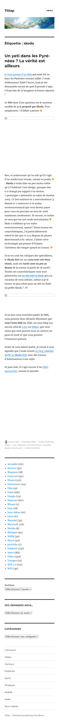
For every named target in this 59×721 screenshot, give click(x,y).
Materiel (12, 520)
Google (11, 496)
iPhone (11, 504)
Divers (41, 442)
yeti (20, 448)
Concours (12, 476)
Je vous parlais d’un (18, 74)
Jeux (9, 508)
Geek (10, 492)
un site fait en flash (32, 275)
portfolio (12, 544)
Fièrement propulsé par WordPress (28, 715)
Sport (10, 552)
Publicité (49, 442)
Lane (25, 326)
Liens (10, 516)
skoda (7, 448)
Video (7, 445)
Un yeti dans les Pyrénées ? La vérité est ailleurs (27, 60)
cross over (21, 445)
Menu (50, 10)
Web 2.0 (11, 564)
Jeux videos (13, 512)
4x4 (14, 445)
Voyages (12, 560)
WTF (10, 568)
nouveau (47, 445)
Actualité (12, 464)
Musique (12, 532)
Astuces (11, 468)
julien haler (14, 442)
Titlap (9, 11)
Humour (12, 500)
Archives (9, 585)
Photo (10, 540)
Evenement (13, 484)
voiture (14, 448)
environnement (34, 445)
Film (10, 488)
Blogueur (12, 472)
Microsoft (12, 524)
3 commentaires (32, 448)
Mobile (11, 528)
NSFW (10, 536)
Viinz (35, 326)
